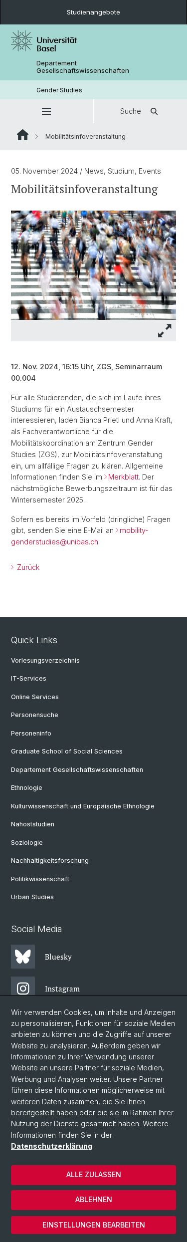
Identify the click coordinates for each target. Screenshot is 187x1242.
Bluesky (58, 957)
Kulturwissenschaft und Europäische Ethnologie (83, 806)
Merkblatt (123, 477)
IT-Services (28, 678)
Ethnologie (26, 787)
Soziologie (27, 842)
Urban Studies (32, 897)
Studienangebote (93, 12)
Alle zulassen (93, 1174)
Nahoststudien (32, 824)
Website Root (22, 134)
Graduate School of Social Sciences (67, 751)
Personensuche (34, 715)
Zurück (27, 567)
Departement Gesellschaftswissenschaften (82, 66)
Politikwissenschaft (40, 879)
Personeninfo (31, 733)
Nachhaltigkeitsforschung (50, 860)
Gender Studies (59, 90)
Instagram (62, 989)
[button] (46, 111)
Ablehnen (93, 1199)
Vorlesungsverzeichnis (45, 660)
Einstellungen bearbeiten (93, 1225)
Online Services (35, 697)
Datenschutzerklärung (51, 1146)
